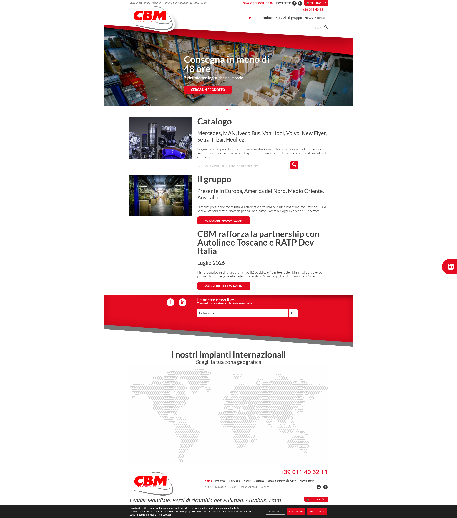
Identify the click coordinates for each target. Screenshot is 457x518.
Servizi (281, 18)
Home (253, 18)
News (308, 18)
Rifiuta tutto (296, 511)
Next (344, 65)
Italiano (316, 3)
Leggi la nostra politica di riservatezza (150, 514)
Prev (113, 65)
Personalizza (275, 511)
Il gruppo (295, 18)
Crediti (233, 487)
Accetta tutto (316, 511)
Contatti (321, 18)
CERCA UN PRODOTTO (208, 90)
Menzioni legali (249, 487)
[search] (325, 27)
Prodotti (267, 18)
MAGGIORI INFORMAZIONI (223, 220)
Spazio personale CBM (258, 3)
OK (293, 313)
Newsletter (283, 3)
